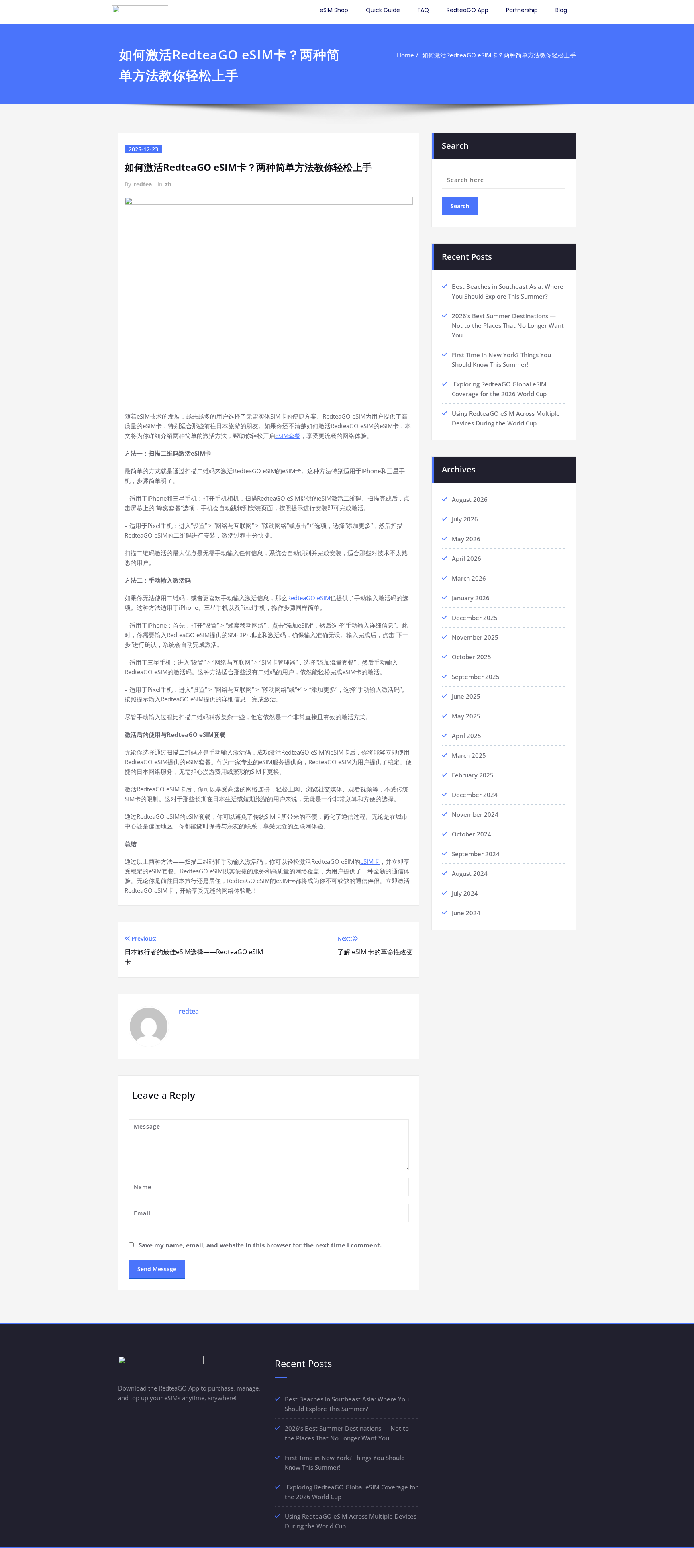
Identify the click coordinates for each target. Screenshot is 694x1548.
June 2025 (466, 696)
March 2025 (469, 755)
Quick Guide (383, 10)
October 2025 (471, 657)
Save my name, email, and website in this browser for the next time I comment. (260, 1245)
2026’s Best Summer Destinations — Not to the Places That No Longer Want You (508, 325)
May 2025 (466, 716)
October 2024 (471, 834)
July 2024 (465, 893)
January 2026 (471, 598)
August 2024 (470, 873)
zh (168, 184)
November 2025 (475, 637)
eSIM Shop (334, 10)
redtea (143, 184)
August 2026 (470, 499)
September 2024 (476, 854)
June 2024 (466, 913)
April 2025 (466, 736)
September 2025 (476, 677)
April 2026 (466, 558)
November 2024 (475, 814)
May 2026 (466, 539)
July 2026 (465, 519)
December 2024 (475, 795)
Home (405, 55)
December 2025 (475, 617)
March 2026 (469, 578)
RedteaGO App (467, 10)
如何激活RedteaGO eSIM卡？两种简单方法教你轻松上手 (499, 55)
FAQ (423, 10)
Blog (561, 10)
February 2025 (473, 775)
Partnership (522, 10)
